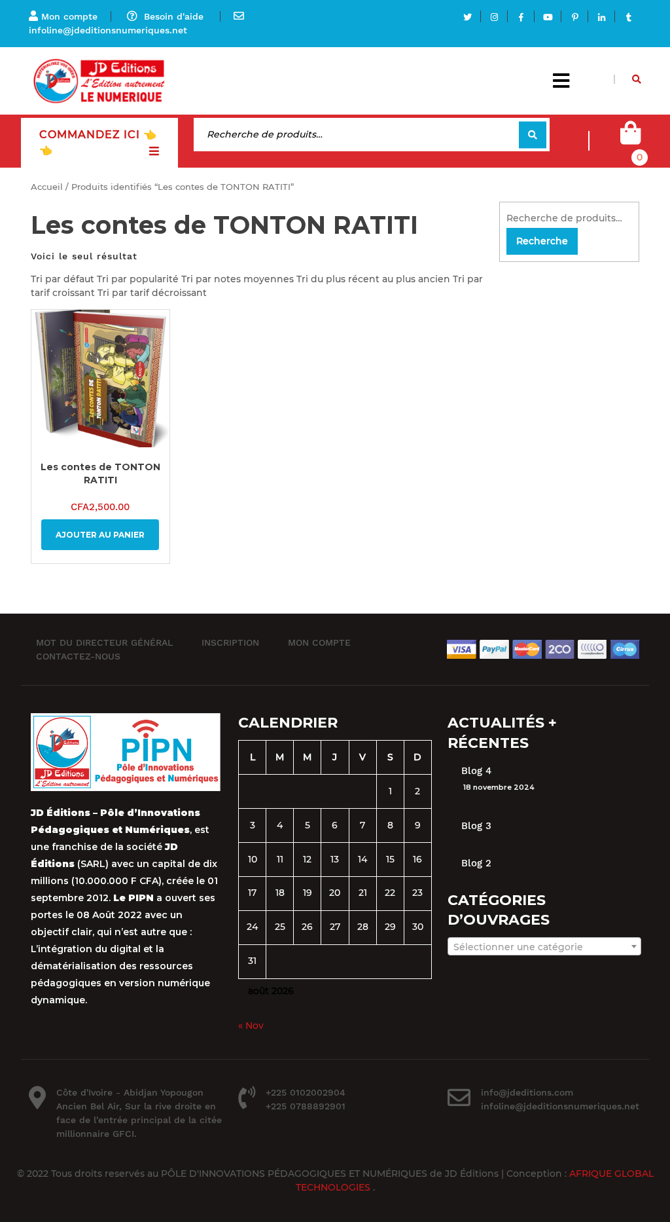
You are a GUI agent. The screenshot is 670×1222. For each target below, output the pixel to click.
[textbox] (544, 947)
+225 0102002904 (305, 1092)
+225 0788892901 (305, 1106)
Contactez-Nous (78, 656)
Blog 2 (476, 863)
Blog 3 (476, 826)
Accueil (47, 187)
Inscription (230, 642)
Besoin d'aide (173, 16)
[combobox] (544, 946)
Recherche (532, 134)
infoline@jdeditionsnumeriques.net (108, 30)
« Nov (251, 1025)
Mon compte (69, 16)
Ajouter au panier (100, 535)
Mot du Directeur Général (104, 642)
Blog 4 (476, 771)
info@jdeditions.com (527, 1092)
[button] (561, 81)
